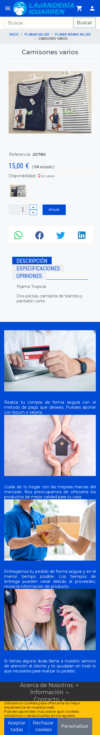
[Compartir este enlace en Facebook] (40, 236)
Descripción (32, 261)
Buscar (84, 22)
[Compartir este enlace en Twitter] (61, 236)
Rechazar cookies (43, 726)
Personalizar (75, 726)
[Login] (92, 8)
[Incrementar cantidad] (33, 207)
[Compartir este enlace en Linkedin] (83, 236)
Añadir (54, 209)
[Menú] (7, 8)
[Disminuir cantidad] (33, 212)
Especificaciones (38, 268)
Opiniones (29, 276)
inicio (14, 34)
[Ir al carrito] (79, 8)
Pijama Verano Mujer (73, 34)
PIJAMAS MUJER (36, 34)
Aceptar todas (17, 726)
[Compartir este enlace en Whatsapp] (19, 236)
